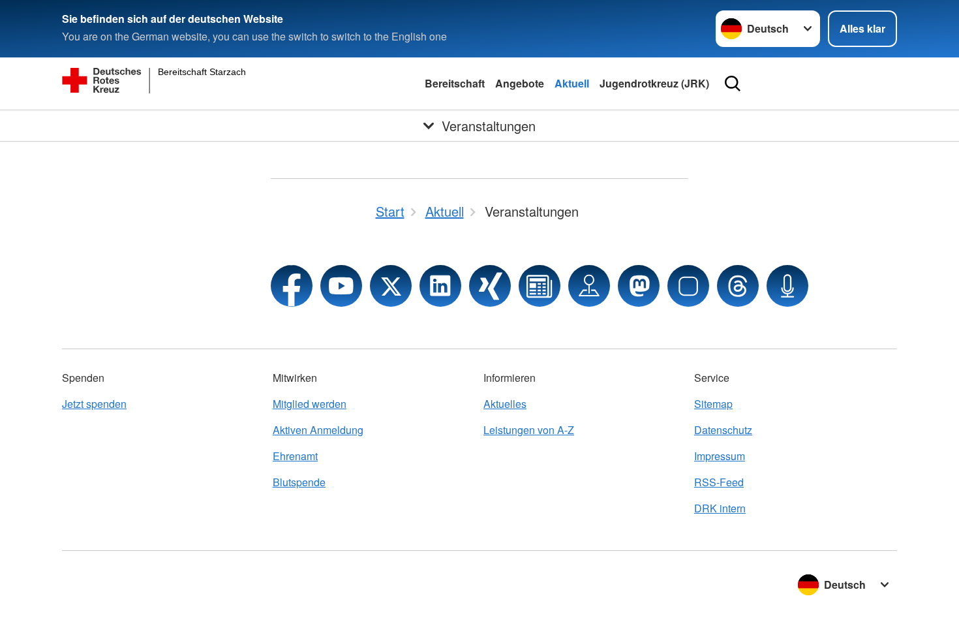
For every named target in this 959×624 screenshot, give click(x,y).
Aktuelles (504, 403)
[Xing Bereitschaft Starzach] (490, 286)
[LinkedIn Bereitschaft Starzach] (440, 286)
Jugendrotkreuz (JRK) (654, 83)
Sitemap (713, 403)
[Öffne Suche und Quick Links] (732, 83)
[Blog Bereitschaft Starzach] (539, 286)
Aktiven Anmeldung (318, 429)
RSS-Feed (719, 482)
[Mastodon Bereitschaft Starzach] (639, 286)
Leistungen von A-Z (528, 429)
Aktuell (572, 83)
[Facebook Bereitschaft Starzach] (291, 286)
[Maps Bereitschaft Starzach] (589, 286)
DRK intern (720, 508)
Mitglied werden (309, 403)
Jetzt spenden (94, 403)
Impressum (719, 455)
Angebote (519, 83)
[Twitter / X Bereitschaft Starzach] (391, 286)
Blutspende (299, 482)
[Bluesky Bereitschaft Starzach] (688, 286)
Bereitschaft (455, 83)
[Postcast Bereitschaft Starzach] (787, 286)
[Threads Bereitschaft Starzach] (738, 286)
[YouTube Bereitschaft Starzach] (341, 286)
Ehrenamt (295, 455)
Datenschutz (723, 429)
